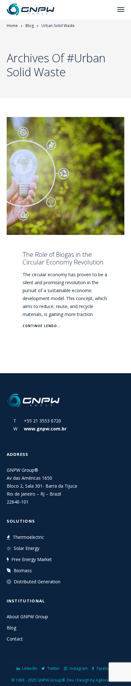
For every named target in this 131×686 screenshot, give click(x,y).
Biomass (23, 570)
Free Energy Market (31, 559)
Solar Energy (26, 548)
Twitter (53, 668)
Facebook (105, 668)
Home (12, 25)
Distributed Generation (37, 582)
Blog (29, 25)
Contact (15, 639)
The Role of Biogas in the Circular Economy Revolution (63, 258)
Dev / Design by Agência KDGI (93, 680)
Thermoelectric (28, 537)
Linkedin (29, 668)
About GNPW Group (27, 617)
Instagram (79, 668)
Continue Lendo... (42, 326)
